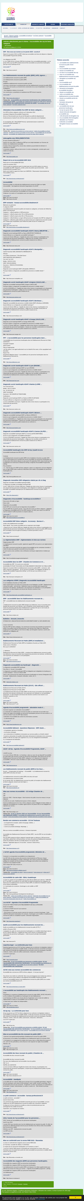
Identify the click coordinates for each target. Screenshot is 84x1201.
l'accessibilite (8, 24)
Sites (19, 28)
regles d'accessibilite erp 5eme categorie (21, 895)
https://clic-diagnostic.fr (12, 495)
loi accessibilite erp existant (68, 68)
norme (53, 24)
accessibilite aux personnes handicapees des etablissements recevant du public (27, 100)
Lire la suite (6, 66)
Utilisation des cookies (44, 1190)
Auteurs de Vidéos (28, 28)
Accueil (5, 28)
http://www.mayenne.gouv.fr (13, 661)
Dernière (26, 1184)
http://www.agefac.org (12, 156)
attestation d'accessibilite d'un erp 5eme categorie (22, 131)
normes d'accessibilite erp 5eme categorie (17, 816)
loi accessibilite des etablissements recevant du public (69, 85)
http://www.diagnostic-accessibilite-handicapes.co (19, 595)
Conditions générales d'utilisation (27, 1190)
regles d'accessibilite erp (29, 899)
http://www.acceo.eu (11, 765)
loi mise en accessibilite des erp (69, 72)
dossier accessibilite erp (67, 92)
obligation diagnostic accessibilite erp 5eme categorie (40, 816)
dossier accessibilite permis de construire (68, 99)
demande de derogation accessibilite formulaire (66, 89)
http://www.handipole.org (12, 787)
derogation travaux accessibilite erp (68, 124)
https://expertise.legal (12, 959)
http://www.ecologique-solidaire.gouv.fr (16, 870)
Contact (62, 28)
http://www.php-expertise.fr (13, 921)
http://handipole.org (11, 1092)
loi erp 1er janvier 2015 (66, 110)
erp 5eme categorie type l (19, 104)
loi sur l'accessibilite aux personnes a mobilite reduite (26, 961)
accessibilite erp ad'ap (17, 872)
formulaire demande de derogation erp (66, 103)
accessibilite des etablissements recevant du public (20, 103)
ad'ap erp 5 (46, 872)
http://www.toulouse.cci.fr (12, 848)
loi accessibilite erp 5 (66, 82)
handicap (23, 24)
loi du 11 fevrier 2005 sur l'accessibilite (23, 813)
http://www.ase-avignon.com (13, 297)
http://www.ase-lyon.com (12, 380)
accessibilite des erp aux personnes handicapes (66, 107)
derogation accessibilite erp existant (67, 79)
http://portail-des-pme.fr (12, 1007)
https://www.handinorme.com (13, 724)
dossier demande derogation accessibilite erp (67, 113)
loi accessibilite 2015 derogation (69, 118)
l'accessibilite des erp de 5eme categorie (27, 964)
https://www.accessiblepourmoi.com (15, 129)
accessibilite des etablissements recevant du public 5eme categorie (33, 101)
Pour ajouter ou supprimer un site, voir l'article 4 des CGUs (19, 1192)
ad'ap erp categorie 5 (28, 872)
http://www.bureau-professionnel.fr (15, 178)
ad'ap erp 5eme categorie (9, 873)
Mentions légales (12, 1190)
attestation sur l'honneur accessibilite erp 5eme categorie (21, 132)
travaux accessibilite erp (67, 70)
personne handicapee (67, 24)
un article (46, 28)
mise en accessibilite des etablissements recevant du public (69, 75)
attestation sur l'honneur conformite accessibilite (66, 121)
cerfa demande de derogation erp (69, 116)
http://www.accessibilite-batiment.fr (15, 745)
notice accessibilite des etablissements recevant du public (69, 95)
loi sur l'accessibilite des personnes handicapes (25, 962)
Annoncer (55, 28)
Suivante (20, 1184)
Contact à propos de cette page (61, 1190)
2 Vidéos (12, 47)
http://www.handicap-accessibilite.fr (15, 517)
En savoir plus (40, 1199)
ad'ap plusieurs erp (38, 872)
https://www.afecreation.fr (13, 98)
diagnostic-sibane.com (12, 682)
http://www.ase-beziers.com (13, 427)
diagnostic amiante (38, 24)
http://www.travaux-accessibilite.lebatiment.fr (17, 227)
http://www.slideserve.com (13, 362)
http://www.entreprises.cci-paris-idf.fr (15, 986)
